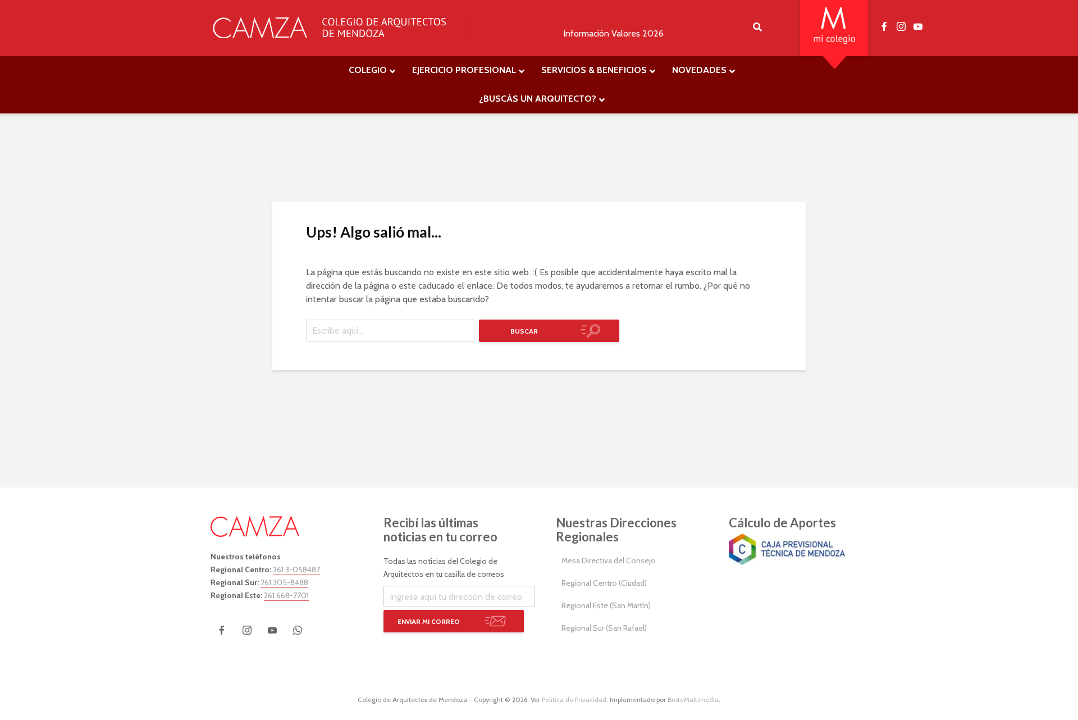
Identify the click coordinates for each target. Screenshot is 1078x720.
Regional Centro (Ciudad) (604, 583)
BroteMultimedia (693, 699)
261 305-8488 (284, 582)
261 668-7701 (286, 595)
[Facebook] (222, 630)
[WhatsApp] (297, 630)
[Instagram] (247, 630)
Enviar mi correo (429, 621)
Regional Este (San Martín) (606, 605)
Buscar (524, 331)
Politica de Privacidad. (575, 699)
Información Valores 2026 (613, 33)
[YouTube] (272, 630)
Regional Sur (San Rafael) (604, 628)
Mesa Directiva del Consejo (608, 560)
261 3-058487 (296, 569)
